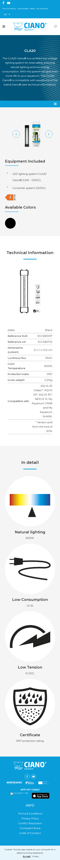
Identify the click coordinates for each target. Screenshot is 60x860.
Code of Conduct (30, 833)
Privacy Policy (30, 818)
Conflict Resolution (30, 823)
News (32, 8)
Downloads (23, 8)
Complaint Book (30, 828)
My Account (42, 8)
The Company (9, 8)
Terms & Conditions (30, 813)
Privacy (35, 856)
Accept (27, 856)
